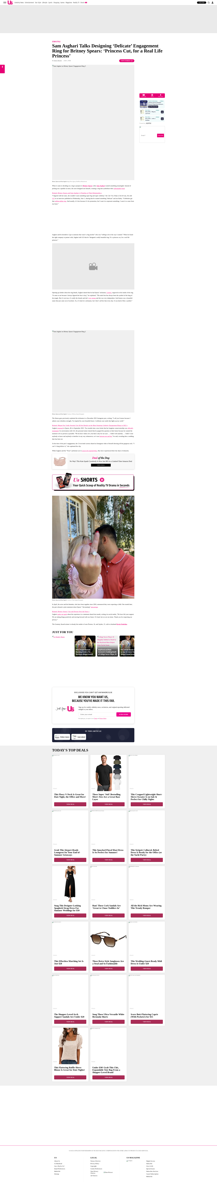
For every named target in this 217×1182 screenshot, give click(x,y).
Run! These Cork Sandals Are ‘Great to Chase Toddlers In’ (106, 906)
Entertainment (29, 3)
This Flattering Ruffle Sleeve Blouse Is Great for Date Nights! (69, 1068)
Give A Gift (149, 1166)
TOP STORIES (125, 60)
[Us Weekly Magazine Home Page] (10, 3)
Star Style (38, 3)
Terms (95, 718)
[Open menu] (4, 2)
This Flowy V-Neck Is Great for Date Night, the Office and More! (70, 795)
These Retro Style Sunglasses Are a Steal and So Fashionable (108, 962)
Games (62, 3)
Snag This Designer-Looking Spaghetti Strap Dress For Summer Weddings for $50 (67, 908)
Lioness (109, 292)
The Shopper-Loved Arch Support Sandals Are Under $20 (69, 1015)
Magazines (69, 3)
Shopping (56, 3)
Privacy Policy (102, 718)
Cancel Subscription (152, 1174)
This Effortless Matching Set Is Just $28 (68, 962)
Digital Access (150, 1161)
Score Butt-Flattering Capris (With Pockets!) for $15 (144, 1015)
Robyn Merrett (58, 60)
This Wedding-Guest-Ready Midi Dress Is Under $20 (146, 962)
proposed (60, 428)
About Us (57, 1161)
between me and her (106, 436)
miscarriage (94, 607)
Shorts (82, 3)
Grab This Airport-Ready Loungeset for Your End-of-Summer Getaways (67, 852)
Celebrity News (19, 3)
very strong (92, 298)
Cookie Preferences (96, 1169)
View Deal (101, 465)
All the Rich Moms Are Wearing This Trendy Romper (146, 906)
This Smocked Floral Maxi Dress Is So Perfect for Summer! (107, 851)
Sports (50, 3)
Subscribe (201, 2)
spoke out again (62, 614)
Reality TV (76, 3)
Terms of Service (95, 1161)
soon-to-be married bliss (89, 451)
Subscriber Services (152, 1171)
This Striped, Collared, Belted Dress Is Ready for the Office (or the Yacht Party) (146, 852)
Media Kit (57, 1171)
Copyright (93, 1166)
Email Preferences (59, 1169)
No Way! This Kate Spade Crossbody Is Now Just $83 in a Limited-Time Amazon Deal (101, 461)
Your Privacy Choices (94, 1172)
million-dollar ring (60, 201)
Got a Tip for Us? (59, 1166)
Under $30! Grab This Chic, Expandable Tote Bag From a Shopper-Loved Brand (106, 1070)
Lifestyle (44, 3)
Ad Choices (93, 1175)
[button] (209, 2)
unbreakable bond (119, 188)
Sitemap (56, 1174)
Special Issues (150, 1169)
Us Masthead (58, 1163)
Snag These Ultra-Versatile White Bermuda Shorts (108, 1015)
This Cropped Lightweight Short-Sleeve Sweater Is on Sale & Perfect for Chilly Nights (146, 796)
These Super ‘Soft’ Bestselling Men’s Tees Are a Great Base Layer (106, 796)
